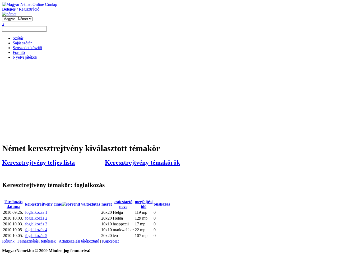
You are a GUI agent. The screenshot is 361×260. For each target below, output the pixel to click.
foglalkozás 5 (36, 235)
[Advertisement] (180, 101)
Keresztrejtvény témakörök (142, 162)
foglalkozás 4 (36, 230)
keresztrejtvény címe (43, 204)
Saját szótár (22, 43)
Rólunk (8, 241)
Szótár (18, 38)
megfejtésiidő (143, 204)
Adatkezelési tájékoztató (79, 241)
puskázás (162, 204)
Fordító (19, 52)
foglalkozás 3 (36, 224)
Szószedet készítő (27, 47)
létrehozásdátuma (13, 204)
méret (106, 204)
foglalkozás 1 (36, 212)
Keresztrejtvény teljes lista (38, 162)
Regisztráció (29, 9)
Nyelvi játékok (25, 57)
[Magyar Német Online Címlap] (29, 4)
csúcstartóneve (123, 204)
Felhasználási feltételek (36, 241)
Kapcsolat (110, 241)
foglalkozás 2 (36, 218)
